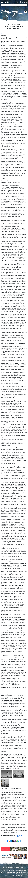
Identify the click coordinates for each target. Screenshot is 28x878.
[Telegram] (20, 841)
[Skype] (18, 841)
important (8, 836)
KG (22, 2)
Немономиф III (15, 836)
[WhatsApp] (17, 841)
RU (26, 2)
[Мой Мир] (11, 841)
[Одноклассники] (9, 841)
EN (24, 2)
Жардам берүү (16, 2)
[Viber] (15, 841)
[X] (13, 841)
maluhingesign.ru (19, 875)
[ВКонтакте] (7, 841)
